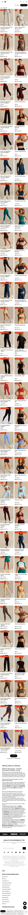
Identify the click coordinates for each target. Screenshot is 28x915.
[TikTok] (8, 852)
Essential (6, 814)
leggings (8, 785)
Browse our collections (7, 825)
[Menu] (2, 2)
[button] (3, 911)
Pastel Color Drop (6, 895)
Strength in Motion (6, 889)
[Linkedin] (23, 852)
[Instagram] (4, 852)
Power (20, 806)
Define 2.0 (17, 808)
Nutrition (17, 5)
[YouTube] (16, 852)
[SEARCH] (20, 2)
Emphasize (6, 811)
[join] (24, 848)
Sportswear (24, 5)
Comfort (23, 819)
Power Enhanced (6, 885)
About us (4, 903)
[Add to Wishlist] (12, 22)
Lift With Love (5, 881)
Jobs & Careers (5, 901)
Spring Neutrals (5, 887)
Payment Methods (8, 907)
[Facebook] (12, 852)
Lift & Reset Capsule (7, 883)
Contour (14, 821)
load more (13, 755)
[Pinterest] (19, 852)
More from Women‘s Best (10, 874)
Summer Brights (6, 891)
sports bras (22, 785)
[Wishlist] (23, 1)
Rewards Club (5, 899)
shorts (15, 787)
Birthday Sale (5, 897)
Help (3, 871)
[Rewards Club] (25, 907)
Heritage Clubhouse (6, 893)
